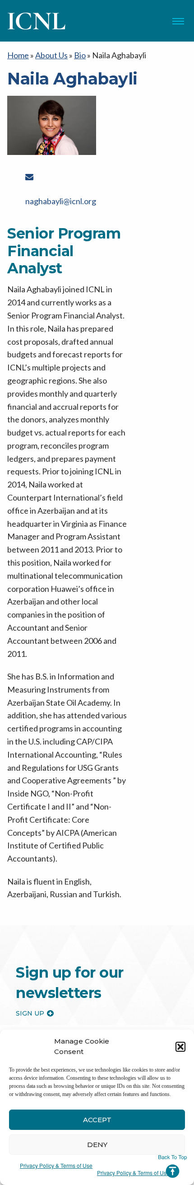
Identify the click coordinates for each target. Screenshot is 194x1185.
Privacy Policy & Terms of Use (56, 1165)
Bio (80, 55)
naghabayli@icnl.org (60, 201)
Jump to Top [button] (172, 1166)
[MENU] (178, 21)
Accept (97, 1119)
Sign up (30, 1013)
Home (18, 55)
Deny (97, 1144)
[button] (180, 1046)
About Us (51, 55)
